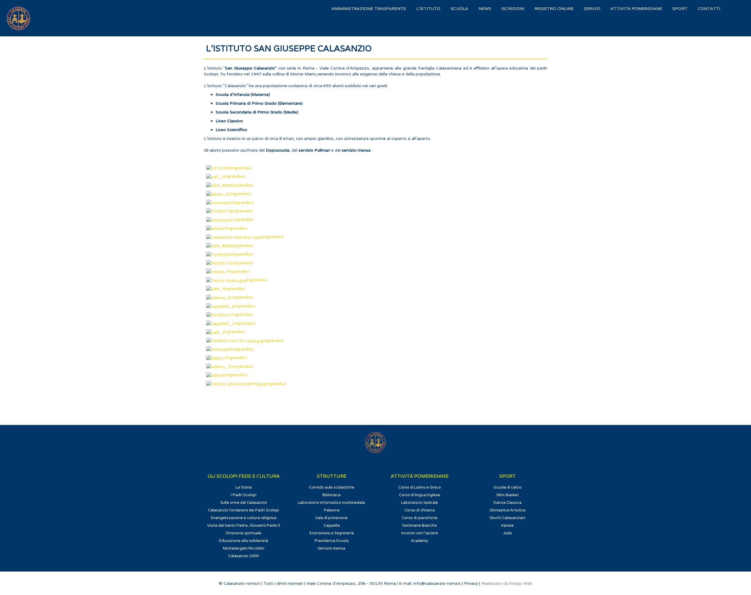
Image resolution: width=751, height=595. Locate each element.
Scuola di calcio (508, 487)
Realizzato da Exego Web (506, 583)
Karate (507, 525)
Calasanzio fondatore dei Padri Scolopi (243, 510)
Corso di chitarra (420, 510)
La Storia (244, 487)
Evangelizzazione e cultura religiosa (243, 517)
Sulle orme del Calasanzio (243, 502)
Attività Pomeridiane (636, 8)
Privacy (471, 583)
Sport (679, 8)
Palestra (331, 510)
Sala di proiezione (331, 517)
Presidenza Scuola (331, 540)
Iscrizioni (512, 8)
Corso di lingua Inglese (419, 494)
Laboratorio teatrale (419, 502)
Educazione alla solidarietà (243, 540)
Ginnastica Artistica (507, 510)
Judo (507, 532)
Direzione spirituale (243, 532)
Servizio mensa (331, 548)
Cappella (332, 525)
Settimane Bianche (419, 525)
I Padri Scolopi (243, 494)
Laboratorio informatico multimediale (331, 502)
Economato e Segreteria (331, 532)
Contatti (709, 8)
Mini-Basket (508, 494)
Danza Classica (507, 502)
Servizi (592, 8)
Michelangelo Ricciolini (243, 548)
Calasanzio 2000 (243, 555)
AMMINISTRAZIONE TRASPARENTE (368, 8)
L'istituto (428, 8)
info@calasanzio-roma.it (437, 583)
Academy (419, 540)
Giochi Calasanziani (507, 517)
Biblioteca (331, 494)
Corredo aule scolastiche (331, 487)
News (484, 8)
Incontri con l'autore (419, 532)
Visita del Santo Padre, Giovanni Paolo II (243, 525)
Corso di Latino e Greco (419, 487)
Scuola (459, 8)
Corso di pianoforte (419, 517)
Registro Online (554, 8)
